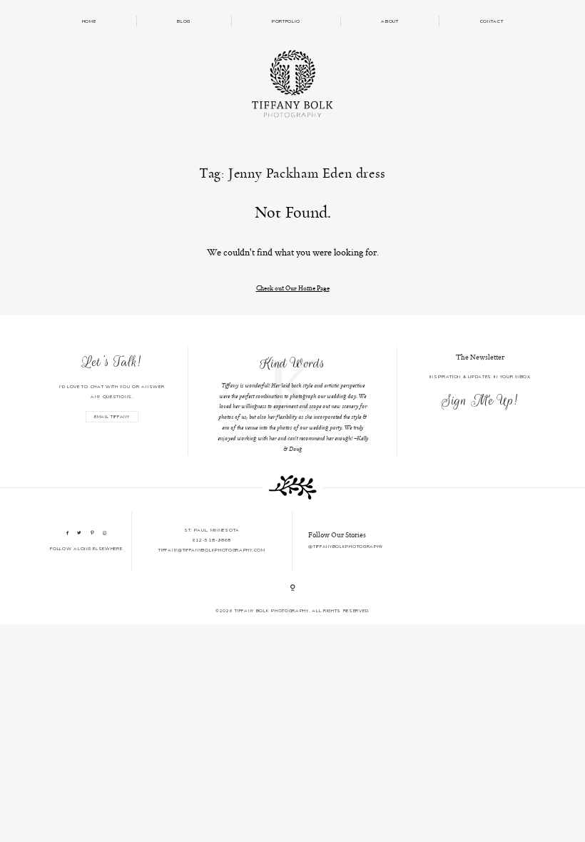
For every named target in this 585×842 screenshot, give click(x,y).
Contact (492, 21)
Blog (183, 21)
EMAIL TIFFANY (112, 417)
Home (89, 21)
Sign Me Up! (480, 400)
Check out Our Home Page (293, 288)
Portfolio (286, 21)
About (389, 21)
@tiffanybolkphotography (345, 546)
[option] (293, 401)
